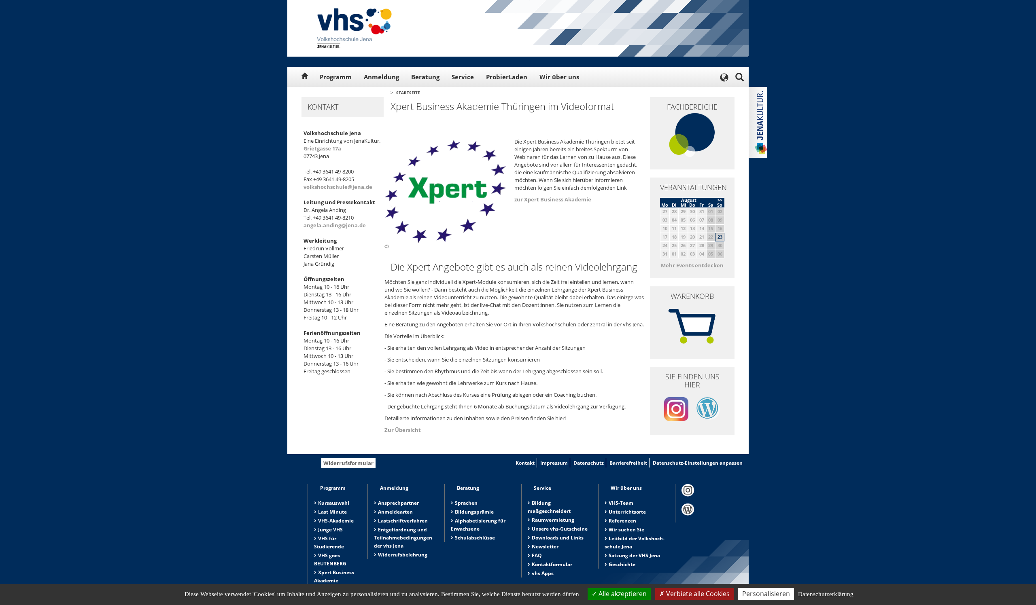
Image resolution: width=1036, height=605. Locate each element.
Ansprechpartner (398, 502)
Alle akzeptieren (622, 593)
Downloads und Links (558, 537)
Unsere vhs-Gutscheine (560, 528)
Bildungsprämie (474, 511)
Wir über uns (559, 77)
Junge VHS (330, 529)
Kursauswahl (333, 502)
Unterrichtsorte (627, 511)
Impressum (554, 462)
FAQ (537, 555)
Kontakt (525, 462)
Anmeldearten (395, 511)
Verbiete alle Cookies (697, 593)
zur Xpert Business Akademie (552, 199)
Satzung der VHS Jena (634, 555)
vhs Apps (543, 573)
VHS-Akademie (336, 520)
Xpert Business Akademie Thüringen (334, 580)
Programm (336, 77)
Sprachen (466, 502)
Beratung (425, 77)
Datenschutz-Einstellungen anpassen (698, 462)
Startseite (408, 92)
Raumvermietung (553, 519)
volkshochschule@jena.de (338, 186)
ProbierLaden (506, 77)
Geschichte (622, 564)
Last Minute (332, 511)
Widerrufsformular (348, 463)
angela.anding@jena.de (335, 225)
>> (720, 200)
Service (463, 77)
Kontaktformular (552, 564)
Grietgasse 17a (322, 148)
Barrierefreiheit (628, 462)
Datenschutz (588, 462)
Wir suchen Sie (626, 529)
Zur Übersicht (402, 430)
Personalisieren (766, 593)
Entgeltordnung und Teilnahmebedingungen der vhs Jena (403, 537)
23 (720, 237)
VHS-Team (621, 502)
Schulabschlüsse (475, 537)
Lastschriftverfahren (403, 520)
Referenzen (622, 520)
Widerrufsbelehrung (402, 554)
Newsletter (545, 546)
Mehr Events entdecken (692, 265)
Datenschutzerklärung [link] (825, 594)
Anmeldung (381, 77)
